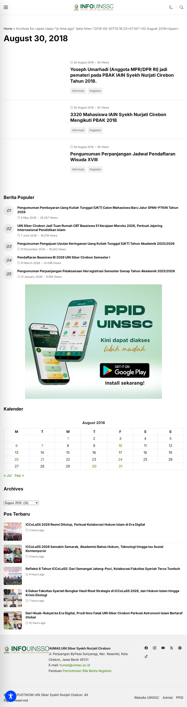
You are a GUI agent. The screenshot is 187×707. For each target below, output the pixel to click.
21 (42, 459)
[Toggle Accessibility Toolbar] (11, 696)
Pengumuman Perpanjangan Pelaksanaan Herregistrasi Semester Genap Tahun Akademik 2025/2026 (96, 271)
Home (8, 28)
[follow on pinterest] (180, 648)
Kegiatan (95, 90)
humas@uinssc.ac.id (75, 665)
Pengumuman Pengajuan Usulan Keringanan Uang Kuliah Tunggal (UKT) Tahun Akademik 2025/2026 (95, 243)
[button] (6, 7)
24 (120, 459)
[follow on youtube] (163, 648)
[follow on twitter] (171, 648)
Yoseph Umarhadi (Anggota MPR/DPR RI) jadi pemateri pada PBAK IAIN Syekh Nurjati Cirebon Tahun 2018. (122, 75)
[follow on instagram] (154, 648)
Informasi (78, 90)
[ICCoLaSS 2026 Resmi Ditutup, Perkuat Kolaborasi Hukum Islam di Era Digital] (13, 537)
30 (94, 466)
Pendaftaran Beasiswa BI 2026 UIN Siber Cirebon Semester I (63, 257)
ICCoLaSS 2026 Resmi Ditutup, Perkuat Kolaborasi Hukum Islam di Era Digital (85, 524)
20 (16, 459)
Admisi (168, 697)
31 (120, 466)
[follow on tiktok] (146, 656)
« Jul (8, 475)
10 (120, 445)
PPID (179, 697)
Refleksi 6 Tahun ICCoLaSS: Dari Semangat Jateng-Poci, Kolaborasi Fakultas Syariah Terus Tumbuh (103, 569)
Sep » (19, 475)
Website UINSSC (146, 697)
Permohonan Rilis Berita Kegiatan (87, 671)
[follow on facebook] (146, 648)
